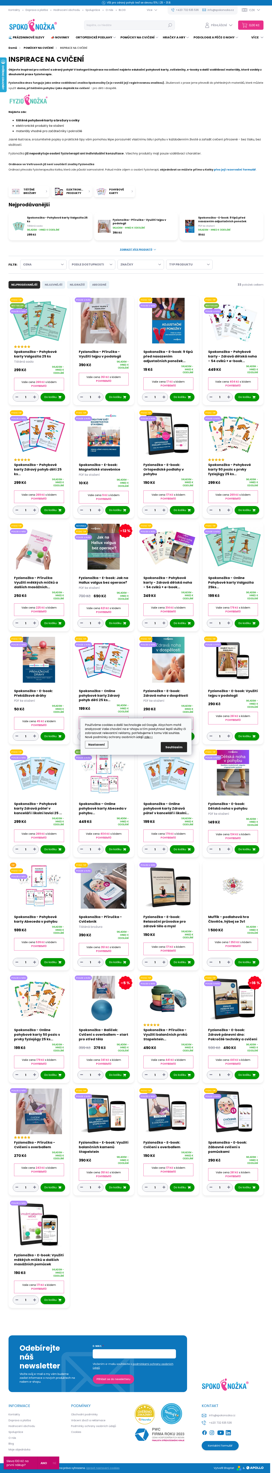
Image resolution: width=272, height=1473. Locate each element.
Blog (11, 1443)
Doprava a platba (37, 10)
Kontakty (14, 10)
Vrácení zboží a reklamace (88, 1420)
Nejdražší (77, 285)
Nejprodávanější (24, 285)
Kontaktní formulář (220, 1446)
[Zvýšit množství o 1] (34, 397)
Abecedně (99, 285)
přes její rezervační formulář (235, 169)
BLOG (122, 10)
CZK (252, 10)
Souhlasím (173, 747)
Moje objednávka (19, 1449)
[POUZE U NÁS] (104, 323)
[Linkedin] (228, 1432)
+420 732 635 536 (220, 1423)
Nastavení (96, 744)
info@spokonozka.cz (222, 1415)
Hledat (170, 25)
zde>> (148, 737)
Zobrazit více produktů (136, 249)
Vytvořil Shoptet (224, 1468)
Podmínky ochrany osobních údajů (93, 1426)
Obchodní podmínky (84, 1414)
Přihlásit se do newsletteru (113, 1379)
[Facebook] (204, 1432)
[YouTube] (220, 1432)
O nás (109, 10)
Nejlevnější (53, 285)
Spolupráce (92, 10)
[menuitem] (28, 37)
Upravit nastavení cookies (103, 1468)
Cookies (76, 1432)
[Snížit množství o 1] (17, 397)
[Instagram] (212, 1432)
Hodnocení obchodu (66, 10)
